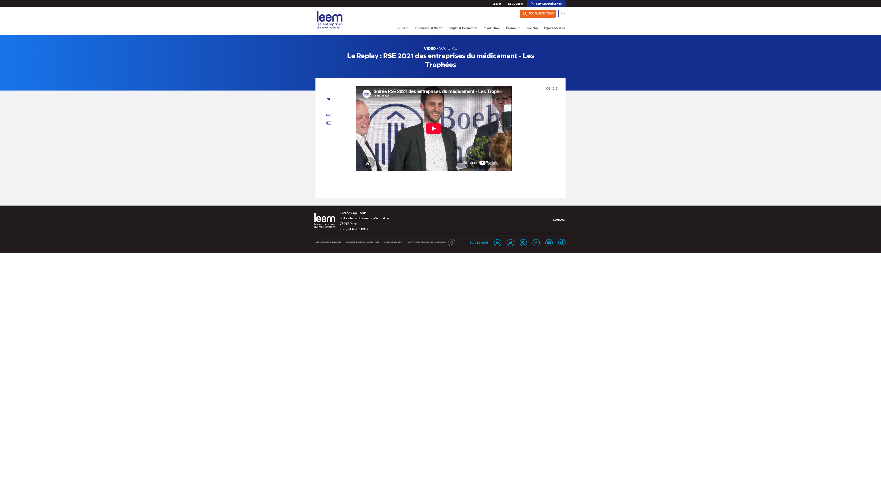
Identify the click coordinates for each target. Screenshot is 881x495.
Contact (559, 219)
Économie (513, 28)
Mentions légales (328, 242)
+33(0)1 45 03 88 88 (354, 229)
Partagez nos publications (426, 242)
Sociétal (532, 28)
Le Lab (497, 3)
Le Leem (402, 28)
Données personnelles (362, 242)
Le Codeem (515, 3)
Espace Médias (554, 28)
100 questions (541, 13)
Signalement (393, 242)
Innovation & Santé (428, 28)
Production (492, 28)
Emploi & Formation (463, 28)
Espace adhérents (546, 4)
